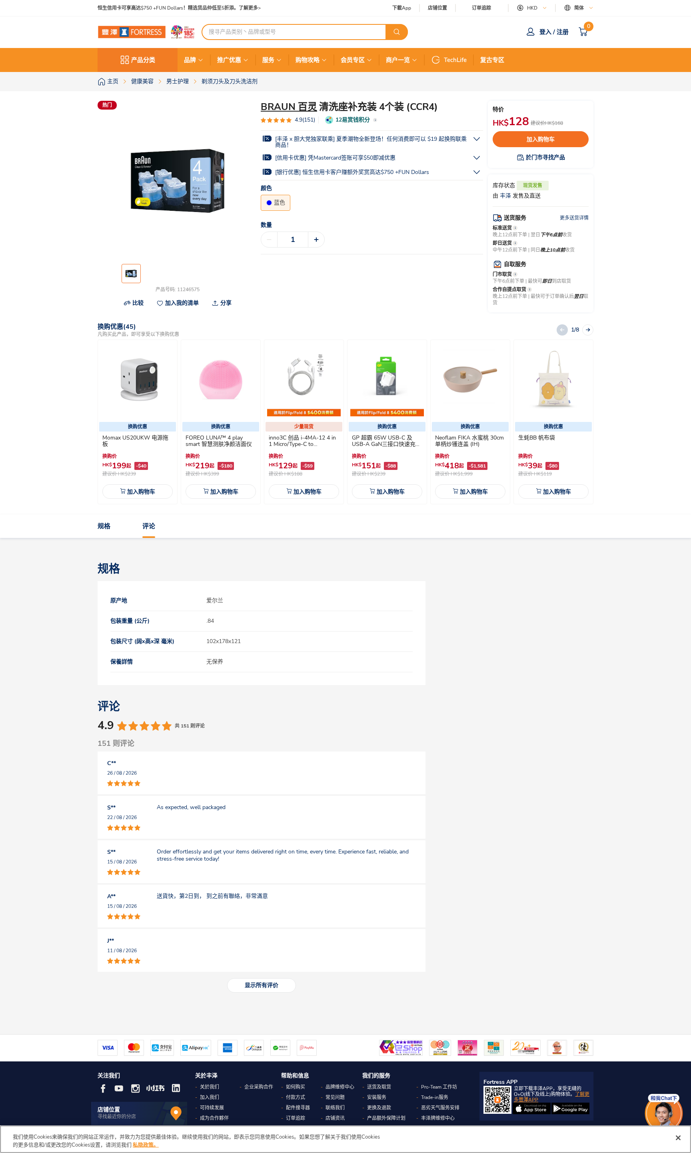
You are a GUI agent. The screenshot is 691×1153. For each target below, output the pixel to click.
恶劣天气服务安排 (440, 1108)
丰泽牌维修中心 (438, 1118)
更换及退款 (379, 1108)
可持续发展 (212, 1108)
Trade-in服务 (434, 1097)
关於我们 (209, 1087)
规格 (104, 526)
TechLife (455, 60)
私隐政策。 (146, 1144)
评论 (148, 526)
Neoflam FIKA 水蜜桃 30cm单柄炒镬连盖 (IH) (469, 441)
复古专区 (492, 60)
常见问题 (335, 1097)
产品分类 (143, 60)
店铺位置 (437, 8)
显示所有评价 (261, 985)
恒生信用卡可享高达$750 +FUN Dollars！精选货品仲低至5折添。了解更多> (179, 8)
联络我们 (335, 1108)
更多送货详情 (574, 218)
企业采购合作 (258, 1087)
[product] (137, 379)
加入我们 (209, 1097)
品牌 (190, 60)
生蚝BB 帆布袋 (536, 438)
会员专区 (353, 60)
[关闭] (678, 1138)
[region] (345, 1139)
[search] (396, 32)
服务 (268, 60)
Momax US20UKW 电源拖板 (135, 441)
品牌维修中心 (340, 1087)
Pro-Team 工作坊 (439, 1087)
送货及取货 (379, 1087)
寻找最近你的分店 (117, 1116)
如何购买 (295, 1087)
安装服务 (376, 1097)
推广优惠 (229, 60)
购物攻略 (308, 60)
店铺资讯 (335, 1118)
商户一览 (398, 60)
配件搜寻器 (298, 1108)
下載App (401, 8)
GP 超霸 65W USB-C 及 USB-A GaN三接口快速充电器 (386, 444)
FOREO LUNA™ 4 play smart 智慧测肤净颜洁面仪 (219, 441)
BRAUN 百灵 (289, 107)
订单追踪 (481, 8)
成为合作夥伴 (214, 1118)
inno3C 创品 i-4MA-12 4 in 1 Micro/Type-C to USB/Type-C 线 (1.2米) (302, 444)
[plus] (316, 239)
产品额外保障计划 (386, 1118)
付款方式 (295, 1097)
